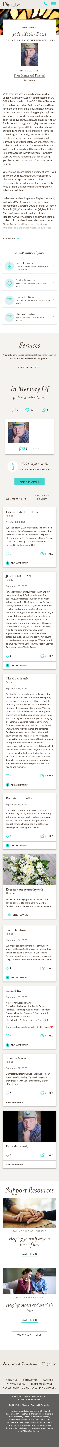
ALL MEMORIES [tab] (16, 499)
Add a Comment (19, 563)
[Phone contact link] (45, 6)
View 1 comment (14, 1102)
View (36, 448)
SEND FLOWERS (20, 915)
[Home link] (11, 4)
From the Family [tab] (42, 497)
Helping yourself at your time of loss (29, 1239)
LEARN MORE (29, 1254)
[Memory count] (13, 409)
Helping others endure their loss (29, 1305)
